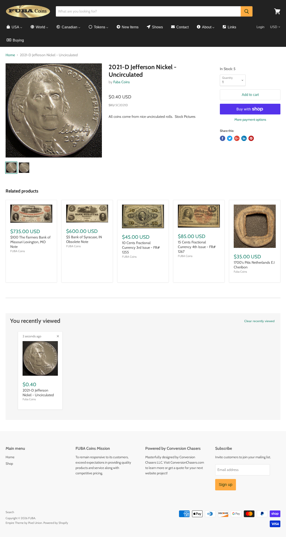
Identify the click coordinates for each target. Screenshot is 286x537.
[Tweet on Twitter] (229, 138)
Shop (9, 464)
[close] (58, 336)
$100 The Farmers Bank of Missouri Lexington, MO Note (30, 242)
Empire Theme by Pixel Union (24, 523)
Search (10, 512)
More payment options (250, 120)
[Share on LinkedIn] (244, 138)
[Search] (246, 11)
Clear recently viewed (259, 321)
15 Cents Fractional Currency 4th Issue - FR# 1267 (197, 247)
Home (10, 55)
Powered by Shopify (55, 523)
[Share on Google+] (237, 138)
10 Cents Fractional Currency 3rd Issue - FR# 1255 (141, 247)
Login (260, 27)
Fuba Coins (121, 82)
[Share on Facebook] (222, 138)
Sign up (225, 484)
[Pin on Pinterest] (251, 138)
